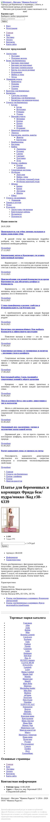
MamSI (28, 681)
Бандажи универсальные (22, 67)
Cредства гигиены (19, 95)
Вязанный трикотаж (20, 130)
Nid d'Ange (27, 700)
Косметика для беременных (23, 98)
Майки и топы (17, 74)
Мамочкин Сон (27, 728)
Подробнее (6, 248)
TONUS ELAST (28, 704)
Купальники (16, 72)
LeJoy (27, 669)
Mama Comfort (27, 672)
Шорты (19, 193)
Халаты (14, 88)
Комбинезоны (17, 142)
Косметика (11, 93)
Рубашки (20, 112)
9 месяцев (27, 623)
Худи (18, 160)
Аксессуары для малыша (22, 209)
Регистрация (11, 28)
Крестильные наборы (20, 212)
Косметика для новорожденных (25, 100)
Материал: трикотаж (28, 735)
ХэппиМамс (27, 753)
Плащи (19, 126)
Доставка (10, 37)
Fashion (27, 644)
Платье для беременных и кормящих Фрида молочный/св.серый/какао (25, 604)
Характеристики (13, 560)
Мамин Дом (27, 725)
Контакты (10, 42)
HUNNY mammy (27, 660)
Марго (27, 732)
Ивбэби (27, 711)
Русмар (27, 742)
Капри (19, 188)
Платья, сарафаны (19, 163)
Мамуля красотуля (14, 481)
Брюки (19, 186)
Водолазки (21, 109)
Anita (27, 628)
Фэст (27, 751)
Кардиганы (21, 140)
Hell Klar (27, 655)
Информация (12, 557)
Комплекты (16, 81)
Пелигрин (27, 739)
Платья (19, 165)
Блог (8, 35)
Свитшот (20, 156)
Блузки (14, 105)
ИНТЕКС (27, 714)
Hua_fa (28, 658)
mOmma (27, 695)
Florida (28, 646)
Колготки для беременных (17, 91)
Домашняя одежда (14, 79)
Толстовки (21, 158)
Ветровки (20, 119)
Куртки (19, 121)
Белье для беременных (16, 60)
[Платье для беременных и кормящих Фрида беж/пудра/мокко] (10, 532)
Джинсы (15, 133)
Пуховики (20, 128)
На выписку (16, 214)
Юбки (14, 195)
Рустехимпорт (27, 744)
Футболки (15, 172)
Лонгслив (20, 174)
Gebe (27, 651)
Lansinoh (27, 667)
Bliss (28, 632)
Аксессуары (11, 53)
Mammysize (28, 679)
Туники (19, 114)
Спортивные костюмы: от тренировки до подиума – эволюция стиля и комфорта (24, 352)
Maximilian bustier (27, 688)
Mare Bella (27, 683)
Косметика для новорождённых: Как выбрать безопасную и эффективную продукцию (22, 330)
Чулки (9, 205)
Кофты (14, 147)
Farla (28, 642)
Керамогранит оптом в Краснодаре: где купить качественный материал (22, 256)
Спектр (27, 746)
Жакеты (19, 137)
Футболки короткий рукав (27, 181)
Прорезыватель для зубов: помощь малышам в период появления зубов (23, 232)
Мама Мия (27, 723)
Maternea (27, 686)
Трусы (14, 77)
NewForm (27, 697)
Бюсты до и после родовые (23, 70)
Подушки (15, 56)
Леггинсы (20, 191)
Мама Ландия (28, 721)
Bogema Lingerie (28, 635)
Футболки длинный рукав (27, 179)
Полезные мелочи (19, 58)
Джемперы (21, 149)
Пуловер (20, 151)
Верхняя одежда (18, 116)
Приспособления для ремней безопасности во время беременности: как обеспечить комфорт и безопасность (25, 281)
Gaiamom (28, 649)
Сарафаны (20, 167)
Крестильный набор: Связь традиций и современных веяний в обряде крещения (20, 378)
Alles (28, 625)
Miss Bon (28, 690)
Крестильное (27, 718)
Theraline (27, 702)
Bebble (28, 630)
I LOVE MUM (27, 662)
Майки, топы (22, 177)
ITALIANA (28, 665)
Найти (4, 21)
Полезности (16, 216)
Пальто (19, 123)
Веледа (27, 709)
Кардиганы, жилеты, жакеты (24, 135)
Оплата (9, 40)
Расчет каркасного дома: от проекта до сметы (22, 451)
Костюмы (15, 144)
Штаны (14, 184)
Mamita (27, 676)
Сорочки (15, 86)
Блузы (19, 107)
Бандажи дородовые (20, 63)
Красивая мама (27, 716)
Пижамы (15, 84)
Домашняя (15, 200)
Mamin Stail (28, 674)
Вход (8, 26)
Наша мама (27, 737)
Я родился (10, 207)
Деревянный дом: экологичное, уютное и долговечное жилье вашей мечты (20, 428)
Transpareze (27, 707)
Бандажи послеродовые (21, 65)
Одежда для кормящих (16, 198)
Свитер (19, 154)
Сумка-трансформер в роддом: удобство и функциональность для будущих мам (20, 306)
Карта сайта (11, 44)
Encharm (27, 639)
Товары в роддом (13, 202)
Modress (27, 693)
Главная (9, 33)
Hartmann (28, 653)
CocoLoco (27, 637)
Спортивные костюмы (21, 170)
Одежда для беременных (17, 102)
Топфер (27, 749)
